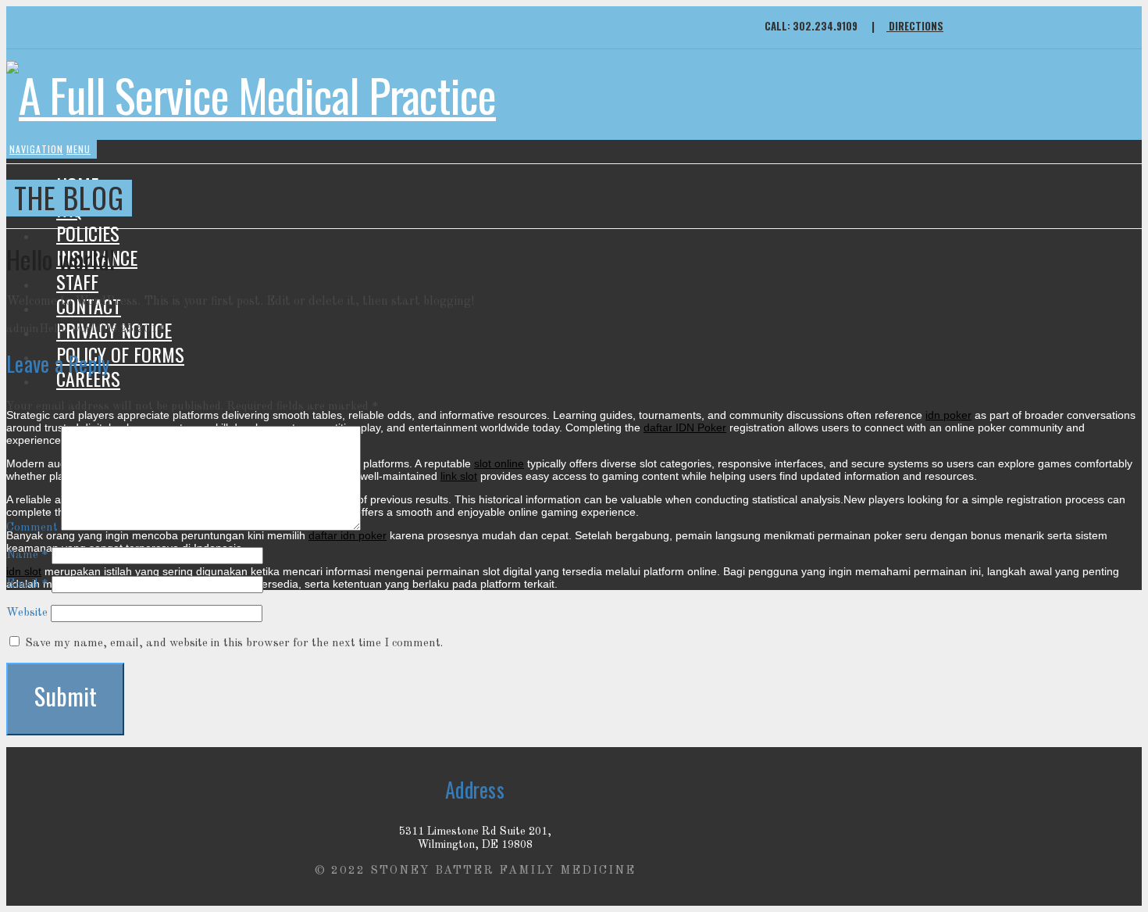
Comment (32, 528)
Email (27, 584)
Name (27, 555)
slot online (499, 463)
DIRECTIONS (907, 26)
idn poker (948, 415)
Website (27, 613)
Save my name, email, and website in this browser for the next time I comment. (234, 643)
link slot (458, 476)
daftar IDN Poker (685, 427)
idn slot (23, 571)
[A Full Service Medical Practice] (251, 94)
